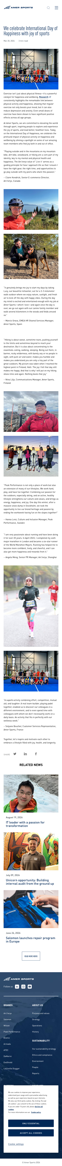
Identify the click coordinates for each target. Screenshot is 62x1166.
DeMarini (8, 1056)
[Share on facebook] (39, 754)
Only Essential (31, 1123)
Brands (8, 1005)
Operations (37, 1025)
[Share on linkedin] (29, 754)
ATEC (6, 1050)
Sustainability (41, 1040)
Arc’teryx (8, 1013)
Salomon (7, 1019)
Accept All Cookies (31, 1132)
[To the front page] (23, 8)
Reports (35, 1073)
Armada (7, 1043)
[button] (48, 8)
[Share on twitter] (18, 754)
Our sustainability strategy (44, 1048)
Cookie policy (36, 1112)
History (35, 1031)
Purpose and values (40, 1013)
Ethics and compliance (42, 1054)
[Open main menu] (56, 7)
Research (43, 96)
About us (37, 1005)
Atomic (7, 1037)
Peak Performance (12, 1031)
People (35, 1067)
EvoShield (8, 1062)
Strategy (36, 1019)
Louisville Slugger (12, 1068)
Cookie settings (16, 1144)
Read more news (31, 956)
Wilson (7, 1025)
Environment (38, 1061)
